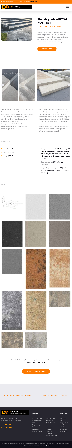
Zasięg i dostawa (64, 423)
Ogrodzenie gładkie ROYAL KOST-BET (56, 395)
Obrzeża (48, 429)
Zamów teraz (47, 49)
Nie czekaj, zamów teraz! (36, 371)
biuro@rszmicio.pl (8, 1)
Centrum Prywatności (65, 443)
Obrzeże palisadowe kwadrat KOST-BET (17, 395)
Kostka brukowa (37, 418)
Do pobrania (63, 431)
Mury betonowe (50, 423)
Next (69, 85)
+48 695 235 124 (6, 425)
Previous (2, 85)
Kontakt (62, 425)
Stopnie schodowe (51, 435)
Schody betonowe (37, 431)
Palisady (34, 423)
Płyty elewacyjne (37, 425)
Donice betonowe (37, 420)
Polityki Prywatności (33, 443)
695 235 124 (33, 1)
